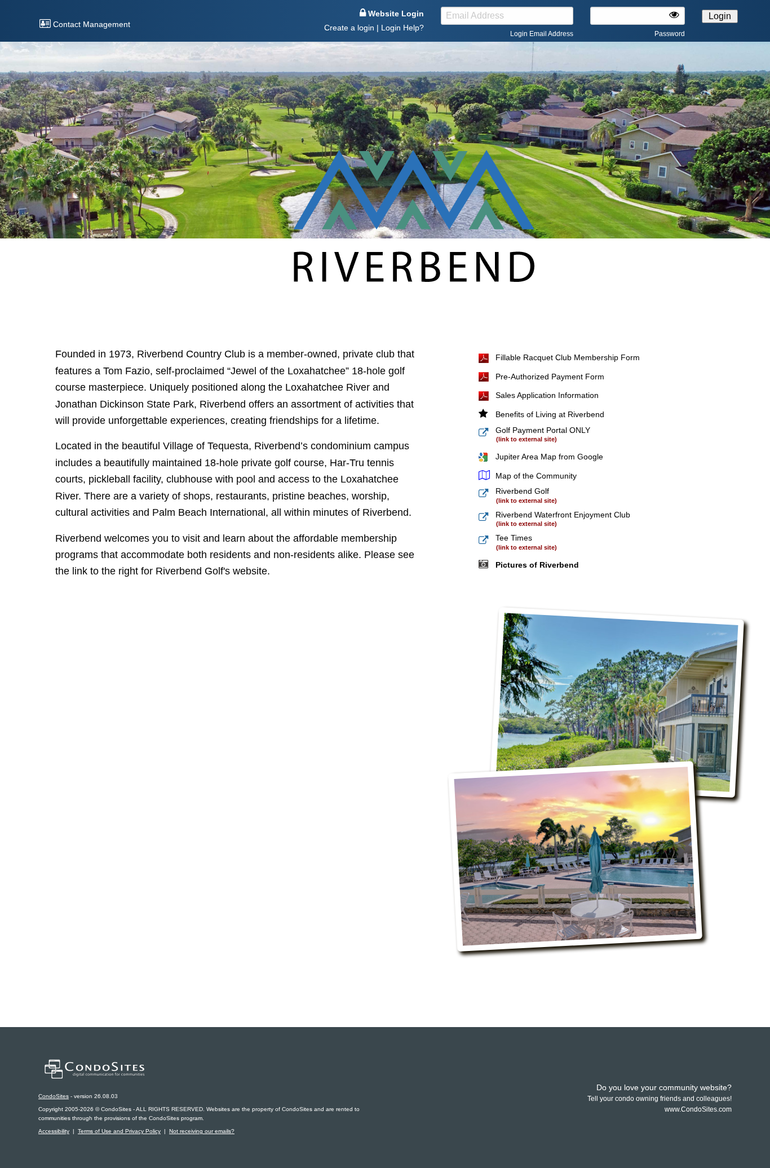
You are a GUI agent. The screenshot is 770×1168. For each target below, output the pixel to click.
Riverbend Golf (522, 490)
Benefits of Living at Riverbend (549, 414)
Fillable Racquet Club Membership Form (567, 357)
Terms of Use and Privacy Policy (119, 1131)
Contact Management (90, 24)
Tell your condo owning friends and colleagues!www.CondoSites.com (659, 1099)
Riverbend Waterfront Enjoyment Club (562, 514)
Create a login (349, 27)
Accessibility (53, 1131)
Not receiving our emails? (201, 1131)
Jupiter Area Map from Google (549, 456)
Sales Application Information (547, 395)
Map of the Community (536, 475)
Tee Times (513, 537)
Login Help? (402, 27)
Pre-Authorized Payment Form (549, 376)
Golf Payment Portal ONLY (542, 430)
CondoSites (53, 1096)
